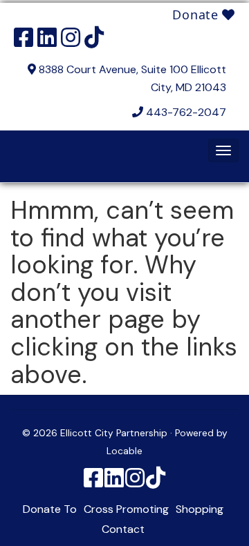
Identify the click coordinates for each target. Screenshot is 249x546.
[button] (223, 150)
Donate (197, 14)
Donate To (50, 509)
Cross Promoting (126, 509)
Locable (124, 451)
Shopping (199, 509)
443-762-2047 (186, 112)
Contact (123, 529)
